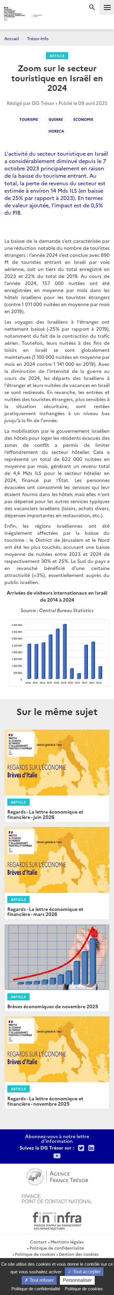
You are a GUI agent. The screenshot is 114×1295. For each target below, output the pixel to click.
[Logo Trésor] (51, 16)
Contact (38, 1242)
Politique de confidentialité (57, 1248)
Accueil (11, 38)
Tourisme (28, 119)
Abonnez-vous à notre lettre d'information (57, 1138)
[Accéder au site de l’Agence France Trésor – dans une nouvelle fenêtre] (57, 1176)
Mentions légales (67, 1242)
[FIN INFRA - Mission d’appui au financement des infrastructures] (57, 1220)
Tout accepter (86, 1271)
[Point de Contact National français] (57, 1198)
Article (57, 55)
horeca (56, 130)
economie (83, 119)
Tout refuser (41, 1280)
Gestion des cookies (79, 1254)
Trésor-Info (38, 38)
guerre (56, 119)
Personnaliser (77, 1280)
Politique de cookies (35, 1254)
